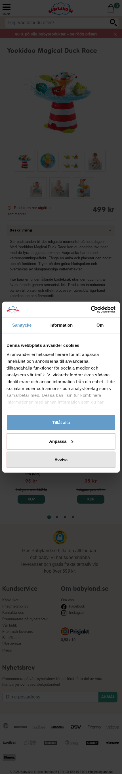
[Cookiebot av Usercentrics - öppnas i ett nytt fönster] (90, 309)
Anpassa (57, 441)
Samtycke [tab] (22, 325)
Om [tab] (100, 325)
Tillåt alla (61, 422)
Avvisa (61, 459)
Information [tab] (61, 325)
